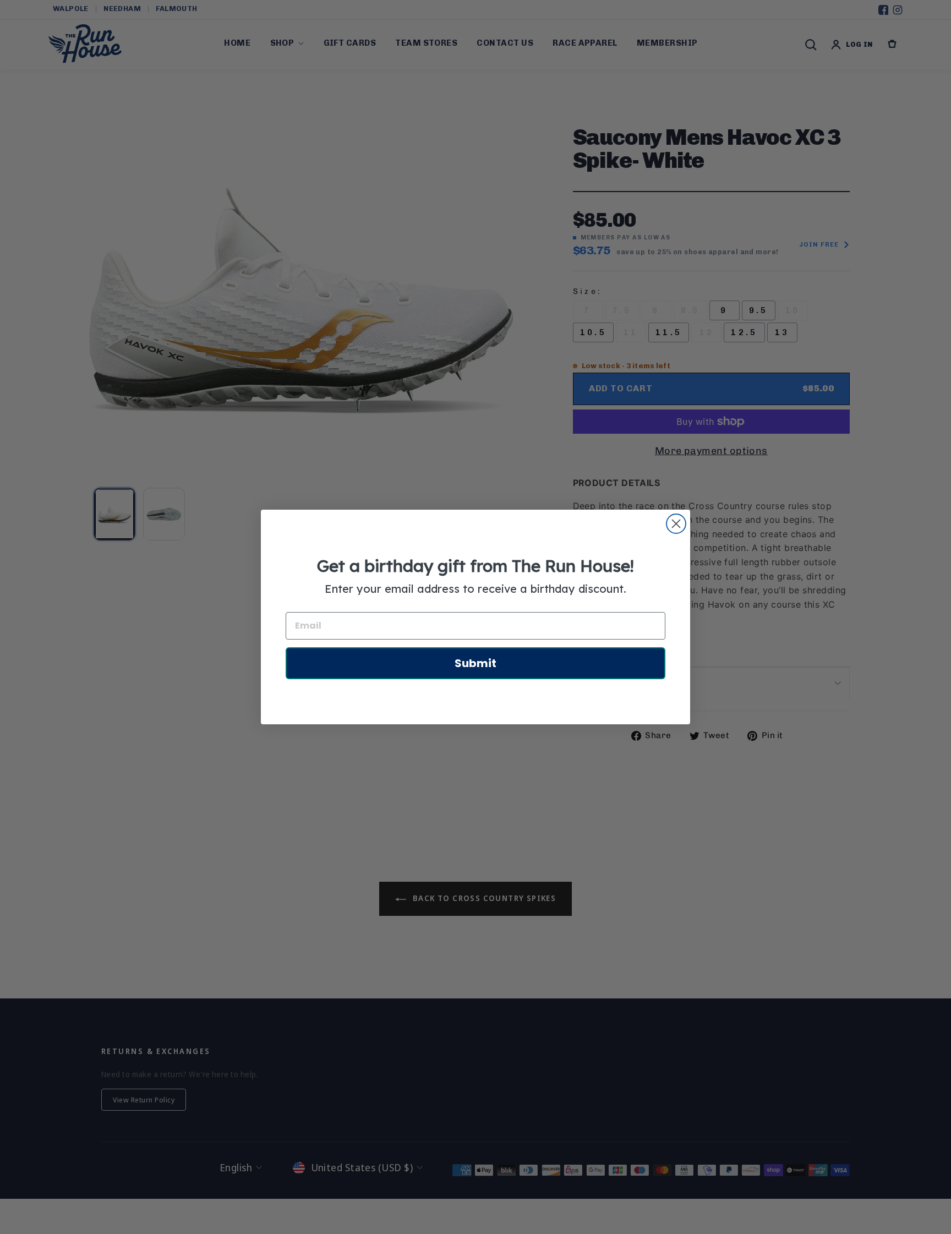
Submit (475, 663)
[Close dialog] (676, 523)
